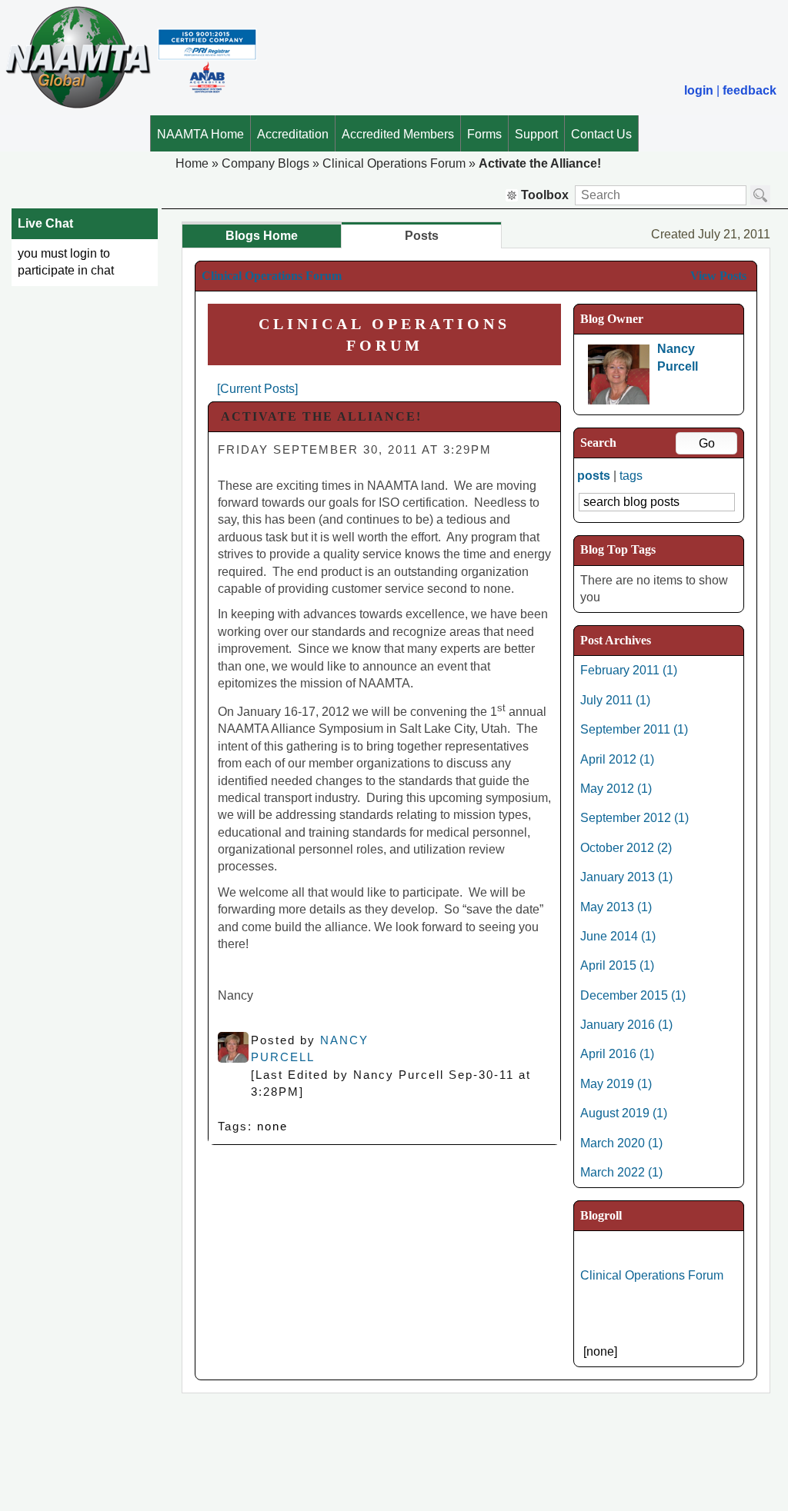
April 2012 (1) (617, 759)
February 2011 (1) (628, 670)
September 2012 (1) (634, 817)
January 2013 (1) (626, 877)
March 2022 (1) (621, 1172)
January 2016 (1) (626, 1024)
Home (192, 163)
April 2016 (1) (617, 1053)
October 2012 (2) (626, 847)
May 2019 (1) (616, 1083)
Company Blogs (265, 163)
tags (631, 475)
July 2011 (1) (615, 700)
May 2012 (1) (616, 788)
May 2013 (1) (616, 907)
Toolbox (545, 194)
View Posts (718, 275)
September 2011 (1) (634, 729)
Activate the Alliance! (540, 163)
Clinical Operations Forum (394, 163)
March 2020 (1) (621, 1143)
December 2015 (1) (633, 995)
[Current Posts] (257, 388)
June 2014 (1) (618, 936)
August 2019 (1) (623, 1113)
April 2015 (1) (617, 965)
